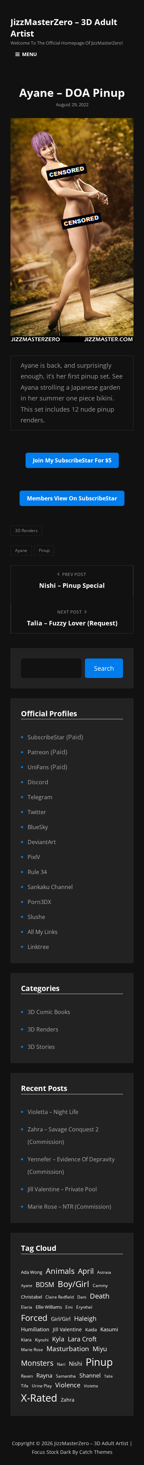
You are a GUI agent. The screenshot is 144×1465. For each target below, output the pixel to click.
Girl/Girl (61, 1319)
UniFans (38, 767)
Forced (34, 1317)
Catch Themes (96, 1452)
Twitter (37, 812)
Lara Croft (82, 1339)
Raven (27, 1376)
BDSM (45, 1284)
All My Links (43, 932)
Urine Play (42, 1386)
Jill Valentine (67, 1329)
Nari (61, 1364)
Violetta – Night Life (53, 1112)
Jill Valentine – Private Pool (62, 1189)
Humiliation (35, 1329)
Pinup (44, 550)
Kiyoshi (42, 1340)
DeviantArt (42, 842)
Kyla (58, 1338)
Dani (81, 1297)
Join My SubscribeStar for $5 (72, 460)
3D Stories (41, 1047)
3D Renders (26, 530)
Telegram (40, 797)
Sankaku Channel (50, 887)
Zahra (67, 1400)
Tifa (24, 1386)
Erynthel (84, 1307)
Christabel (31, 1297)
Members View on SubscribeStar (72, 498)
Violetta (91, 1386)
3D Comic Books (49, 1012)
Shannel (90, 1375)
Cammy (100, 1285)
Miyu (100, 1349)
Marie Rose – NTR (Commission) (69, 1206)
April (86, 1271)
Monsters (37, 1363)
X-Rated (39, 1397)
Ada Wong (31, 1272)
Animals (60, 1270)
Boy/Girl (73, 1283)
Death (99, 1296)
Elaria (26, 1307)
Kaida (91, 1329)
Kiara (26, 1340)
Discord (38, 782)
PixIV (34, 857)
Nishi (75, 1363)
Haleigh (85, 1318)
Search (104, 668)
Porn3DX (39, 902)
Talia (108, 1376)
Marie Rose (32, 1350)
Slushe (36, 917)
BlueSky (38, 827)
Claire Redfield (59, 1297)
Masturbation (67, 1348)
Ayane (21, 550)
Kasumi (109, 1329)
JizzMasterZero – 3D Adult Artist (91, 1443)
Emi (69, 1307)
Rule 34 (37, 872)
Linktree (38, 947)
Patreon (38, 752)
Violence (67, 1385)
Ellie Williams (49, 1307)
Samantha (66, 1376)
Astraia (104, 1272)
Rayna (44, 1375)
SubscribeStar (46, 737)
